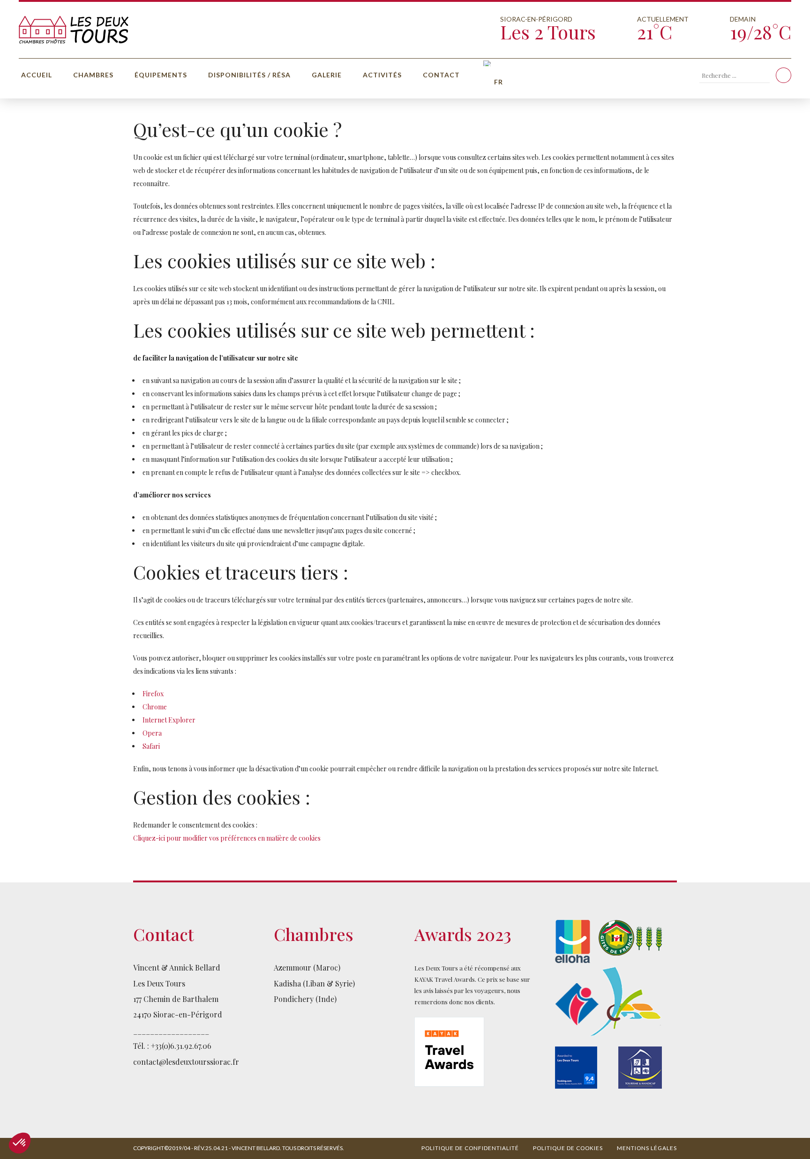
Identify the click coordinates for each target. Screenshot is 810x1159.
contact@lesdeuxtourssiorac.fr (186, 1062)
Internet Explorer (168, 719)
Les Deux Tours (159, 983)
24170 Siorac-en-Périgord (177, 1014)
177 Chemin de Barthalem (175, 999)
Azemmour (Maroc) (307, 967)
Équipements (161, 75)
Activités (382, 75)
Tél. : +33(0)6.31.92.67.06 (172, 1046)
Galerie (327, 75)
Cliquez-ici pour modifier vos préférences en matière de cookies (227, 838)
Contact (441, 75)
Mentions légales (647, 1147)
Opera (152, 733)
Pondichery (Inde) (305, 999)
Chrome (154, 706)
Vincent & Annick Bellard (176, 967)
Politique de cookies (568, 1147)
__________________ (171, 1030)
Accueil (36, 75)
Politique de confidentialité (470, 1147)
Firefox (153, 693)
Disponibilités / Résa (249, 75)
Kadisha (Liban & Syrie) (314, 983)
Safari (151, 746)
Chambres (93, 75)
